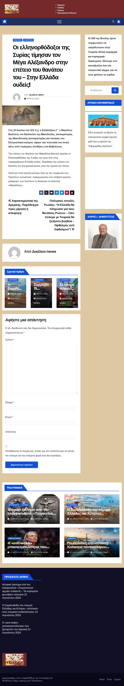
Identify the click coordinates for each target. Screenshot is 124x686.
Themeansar (36, 681)
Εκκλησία (17, 40)
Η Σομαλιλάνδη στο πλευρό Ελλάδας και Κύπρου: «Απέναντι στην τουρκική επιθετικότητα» (20, 608)
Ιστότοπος (10, 432)
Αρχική (117, 679)
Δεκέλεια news (36, 94)
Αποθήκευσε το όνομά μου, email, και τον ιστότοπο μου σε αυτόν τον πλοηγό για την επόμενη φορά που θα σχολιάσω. (39, 453)
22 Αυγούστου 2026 (19, 519)
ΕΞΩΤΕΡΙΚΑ (28, 40)
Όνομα (9, 402)
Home (101, 679)
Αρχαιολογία (13, 505)
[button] (113, 21)
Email (9, 417)
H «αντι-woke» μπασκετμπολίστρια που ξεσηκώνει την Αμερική (27, 547)
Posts (109, 679)
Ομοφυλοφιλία (14, 538)
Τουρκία (25, 505)
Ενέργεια (72, 538)
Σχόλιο (9, 339)
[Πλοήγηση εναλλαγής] (59, 21)
